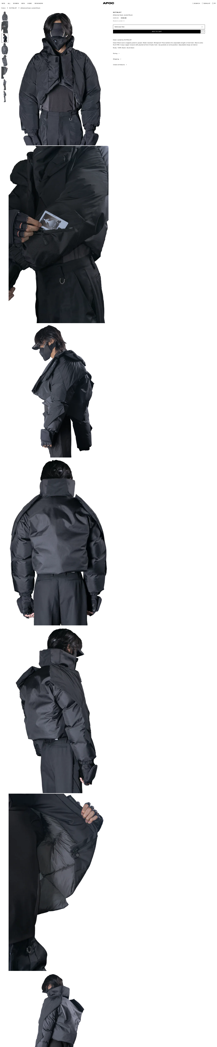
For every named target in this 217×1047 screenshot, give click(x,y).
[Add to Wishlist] (203, 31)
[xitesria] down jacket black (30, 8)
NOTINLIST (13, 8)
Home (3, 8)
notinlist (117, 12)
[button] (3, 3)
